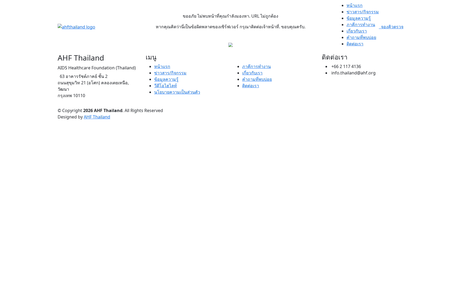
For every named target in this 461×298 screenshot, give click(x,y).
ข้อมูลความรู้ (359, 18)
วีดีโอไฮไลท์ (165, 86)
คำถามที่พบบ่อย (361, 37)
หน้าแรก (355, 5)
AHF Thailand (97, 117)
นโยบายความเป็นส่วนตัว (177, 92)
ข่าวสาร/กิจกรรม (363, 12)
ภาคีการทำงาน (361, 24)
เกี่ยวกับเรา (357, 31)
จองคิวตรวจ (391, 27)
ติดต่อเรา (355, 44)
